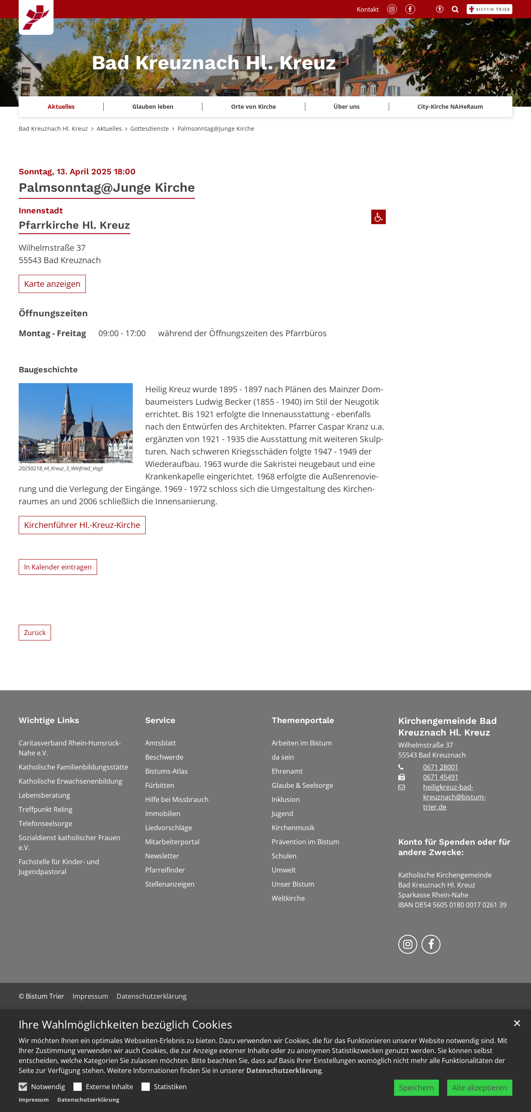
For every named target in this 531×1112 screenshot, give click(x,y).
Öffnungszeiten (53, 313)
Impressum (34, 1099)
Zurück (35, 632)
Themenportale (303, 720)
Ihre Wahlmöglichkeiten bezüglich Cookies (125, 1024)
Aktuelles (109, 128)
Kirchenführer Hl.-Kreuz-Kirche (82, 524)
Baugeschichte (48, 369)
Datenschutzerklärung (284, 1070)
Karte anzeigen (52, 283)
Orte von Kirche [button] (253, 106)
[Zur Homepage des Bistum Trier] (489, 9)
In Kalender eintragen (58, 567)
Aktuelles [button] (61, 106)
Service (160, 720)
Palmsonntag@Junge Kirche (216, 128)
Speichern (416, 1087)
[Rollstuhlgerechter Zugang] (378, 217)
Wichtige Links (49, 720)
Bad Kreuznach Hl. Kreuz (53, 128)
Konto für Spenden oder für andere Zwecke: (454, 847)
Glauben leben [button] (152, 106)
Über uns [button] (347, 106)
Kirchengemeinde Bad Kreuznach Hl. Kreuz (447, 727)
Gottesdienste (149, 128)
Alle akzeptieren (479, 1087)
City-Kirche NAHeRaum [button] (450, 106)
